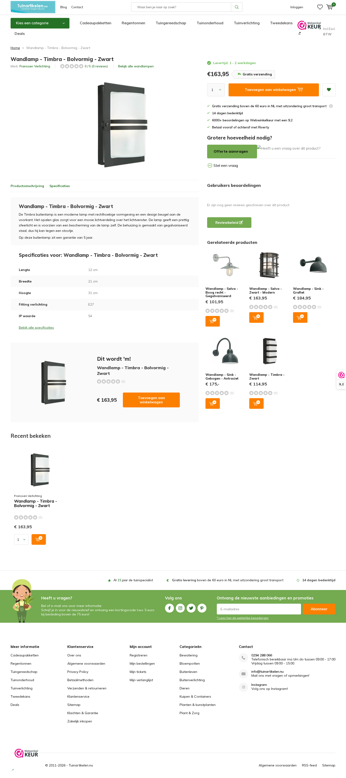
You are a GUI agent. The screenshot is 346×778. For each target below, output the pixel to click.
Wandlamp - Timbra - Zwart (267, 377)
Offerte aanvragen (231, 151)
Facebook (169, 608)
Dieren (184, 688)
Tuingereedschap (171, 22)
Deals (20, 33)
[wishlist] (320, 7)
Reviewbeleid (227, 222)
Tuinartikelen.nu (81, 765)
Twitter (191, 608)
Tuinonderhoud (210, 22)
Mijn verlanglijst (141, 680)
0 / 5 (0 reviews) (96, 66)
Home (15, 48)
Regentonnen (133, 22)
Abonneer (319, 609)
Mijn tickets (138, 672)
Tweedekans (281, 22)
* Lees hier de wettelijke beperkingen (243, 618)
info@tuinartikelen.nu (267, 672)
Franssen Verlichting (35, 66)
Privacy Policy (77, 672)
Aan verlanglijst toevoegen (328, 89)
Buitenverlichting (192, 680)
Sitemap (73, 705)
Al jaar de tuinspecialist (133, 580)
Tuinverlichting (247, 22)
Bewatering (188, 655)
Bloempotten (190, 663)
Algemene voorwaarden (86, 663)
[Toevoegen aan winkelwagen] (39, 539)
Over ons (74, 655)
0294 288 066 (261, 655)
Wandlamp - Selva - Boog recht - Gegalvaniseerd (221, 292)
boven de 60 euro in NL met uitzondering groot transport (227, 580)
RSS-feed (309, 765)
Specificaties (59, 186)
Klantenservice (78, 696)
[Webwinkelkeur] (299, 33)
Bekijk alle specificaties (36, 327)
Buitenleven (188, 672)
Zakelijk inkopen (79, 721)
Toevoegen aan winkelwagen (151, 400)
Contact (77, 7)
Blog (63, 7)
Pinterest (201, 608)
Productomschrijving (27, 186)
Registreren (138, 655)
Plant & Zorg (189, 713)
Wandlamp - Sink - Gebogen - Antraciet (221, 377)
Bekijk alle (136, 66)
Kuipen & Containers (195, 696)
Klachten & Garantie (82, 713)
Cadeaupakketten (95, 22)
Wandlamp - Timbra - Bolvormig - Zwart (35, 503)
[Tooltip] (331, 106)
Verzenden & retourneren (86, 688)
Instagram (180, 608)
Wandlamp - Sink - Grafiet (308, 291)
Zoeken (236, 7)
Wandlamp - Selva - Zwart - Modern (265, 291)
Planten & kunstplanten (198, 705)
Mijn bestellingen (142, 663)
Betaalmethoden (80, 680)
